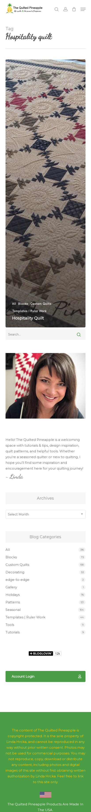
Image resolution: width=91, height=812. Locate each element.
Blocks (23, 304)
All (14, 304)
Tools (10, 625)
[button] (83, 9)
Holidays (13, 595)
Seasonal (13, 610)
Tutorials (13, 632)
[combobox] (46, 514)
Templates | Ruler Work (29, 311)
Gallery (11, 587)
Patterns (13, 602)
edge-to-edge (17, 580)
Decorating (15, 572)
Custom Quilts (40, 304)
